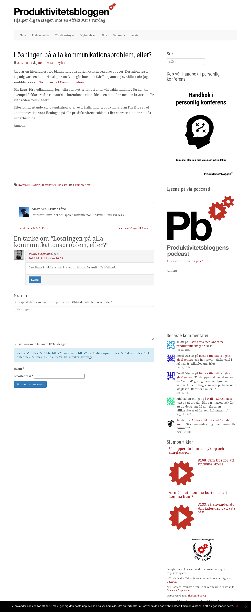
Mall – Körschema (219, 398)
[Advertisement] (84, 155)
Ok (237, 605)
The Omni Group (197, 595)
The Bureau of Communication (61, 82)
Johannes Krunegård (50, 62)
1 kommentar (82, 185)
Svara (35, 279)
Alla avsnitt (174, 261)
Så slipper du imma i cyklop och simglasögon (196, 451)
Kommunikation (29, 185)
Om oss (118, 35)
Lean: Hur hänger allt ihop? (134, 228)
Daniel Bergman (39, 253)
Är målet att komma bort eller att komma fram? (198, 495)
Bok (104, 35)
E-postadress (23, 376)
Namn (19, 368)
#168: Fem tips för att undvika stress (216, 462)
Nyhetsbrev (88, 35)
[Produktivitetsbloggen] (65, 10)
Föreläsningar (65, 35)
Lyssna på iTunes (198, 261)
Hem (23, 35)
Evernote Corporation (179, 590)
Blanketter (49, 185)
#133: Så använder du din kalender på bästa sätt (217, 508)
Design (62, 185)
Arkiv (135, 35)
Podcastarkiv (40, 35)
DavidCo (171, 581)
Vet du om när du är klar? (32, 228)
